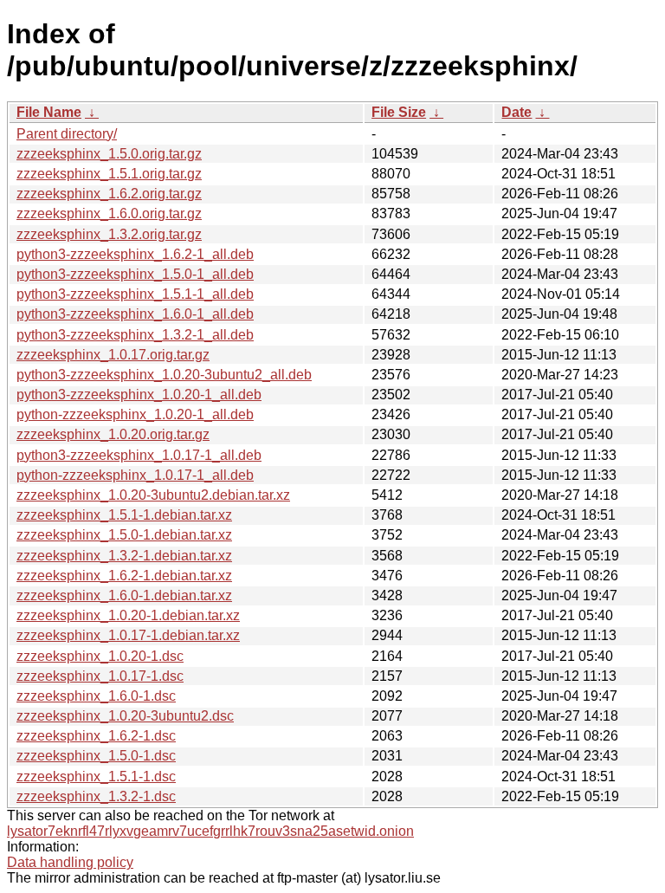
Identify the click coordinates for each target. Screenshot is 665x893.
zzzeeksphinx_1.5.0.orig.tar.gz (109, 153)
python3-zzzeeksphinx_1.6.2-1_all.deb (135, 254)
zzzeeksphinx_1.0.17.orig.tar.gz (113, 354)
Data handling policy (70, 862)
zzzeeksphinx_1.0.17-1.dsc (100, 676)
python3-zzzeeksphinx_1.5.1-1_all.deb (135, 294)
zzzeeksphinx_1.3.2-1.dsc (96, 796)
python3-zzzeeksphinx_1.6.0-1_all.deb (135, 314)
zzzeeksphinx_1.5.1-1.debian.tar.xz (124, 515)
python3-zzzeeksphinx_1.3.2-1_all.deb (135, 334)
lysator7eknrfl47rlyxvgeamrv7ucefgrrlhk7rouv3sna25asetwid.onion (210, 831)
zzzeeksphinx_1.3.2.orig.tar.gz (109, 234)
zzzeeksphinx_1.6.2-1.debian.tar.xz (124, 575)
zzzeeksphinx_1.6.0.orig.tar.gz (109, 213)
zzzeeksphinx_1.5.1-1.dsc (96, 776)
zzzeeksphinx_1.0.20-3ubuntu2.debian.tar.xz (153, 495)
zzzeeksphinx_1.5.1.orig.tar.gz (109, 173)
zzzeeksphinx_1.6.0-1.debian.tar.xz (124, 595)
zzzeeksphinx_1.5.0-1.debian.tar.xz (124, 534)
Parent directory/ (66, 133)
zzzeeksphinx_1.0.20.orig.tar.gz (113, 434)
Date (516, 112)
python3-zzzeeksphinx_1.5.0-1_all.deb (135, 274)
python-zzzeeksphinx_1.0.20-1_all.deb (135, 414)
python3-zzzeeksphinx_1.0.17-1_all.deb (138, 455)
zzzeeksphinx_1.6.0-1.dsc (96, 696)
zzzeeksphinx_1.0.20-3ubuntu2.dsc (125, 716)
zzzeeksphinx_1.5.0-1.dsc (96, 755)
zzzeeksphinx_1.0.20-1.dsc (100, 656)
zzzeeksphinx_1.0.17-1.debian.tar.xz (128, 635)
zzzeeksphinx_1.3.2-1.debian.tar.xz (124, 555)
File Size (398, 112)
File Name (48, 112)
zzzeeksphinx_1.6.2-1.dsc (96, 735)
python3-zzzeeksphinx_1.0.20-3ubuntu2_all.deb (164, 374)
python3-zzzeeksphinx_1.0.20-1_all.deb (138, 394)
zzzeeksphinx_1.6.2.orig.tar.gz (109, 193)
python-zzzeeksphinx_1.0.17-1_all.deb (135, 475)
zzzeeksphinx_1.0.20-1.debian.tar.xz (128, 615)
